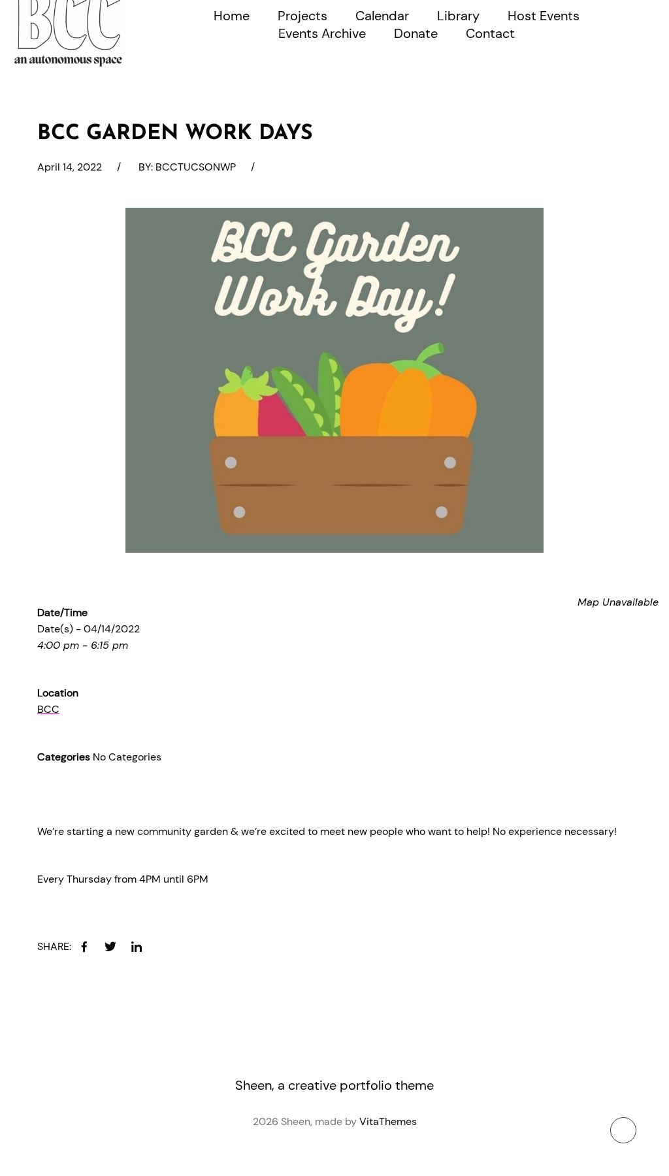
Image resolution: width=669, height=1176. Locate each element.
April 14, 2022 (69, 167)
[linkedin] (136, 946)
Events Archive (322, 33)
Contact (490, 33)
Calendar (382, 15)
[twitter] (110, 946)
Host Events (543, 15)
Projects (302, 15)
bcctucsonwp (195, 167)
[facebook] (84, 946)
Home (232, 15)
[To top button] (623, 1130)
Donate (416, 33)
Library (458, 15)
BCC (48, 709)
